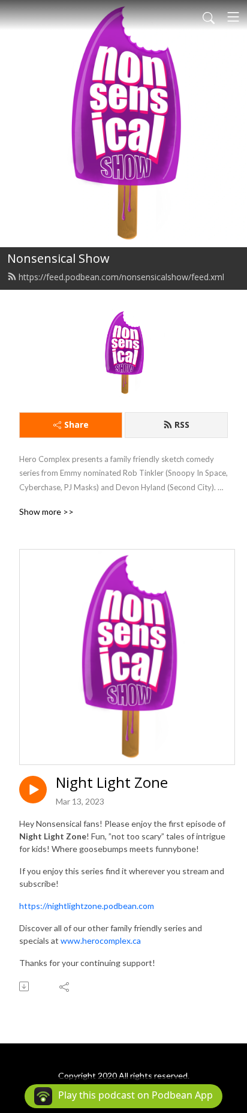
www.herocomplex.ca (101, 940)
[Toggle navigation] (233, 16)
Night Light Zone (112, 782)
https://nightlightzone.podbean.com (86, 906)
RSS (181, 424)
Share (76, 424)
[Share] (65, 986)
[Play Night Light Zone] (33, 789)
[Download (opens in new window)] (25, 986)
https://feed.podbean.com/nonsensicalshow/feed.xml (121, 277)
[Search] (208, 17)
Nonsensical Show (58, 258)
